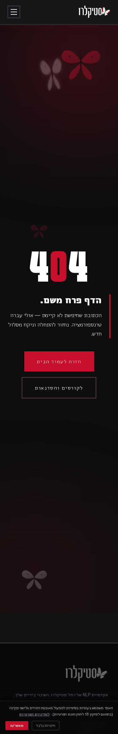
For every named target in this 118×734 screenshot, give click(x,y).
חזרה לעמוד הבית (59, 361)
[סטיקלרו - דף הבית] (94, 11)
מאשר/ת (16, 725)
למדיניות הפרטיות (34, 714)
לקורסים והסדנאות (59, 387)
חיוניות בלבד (45, 725)
